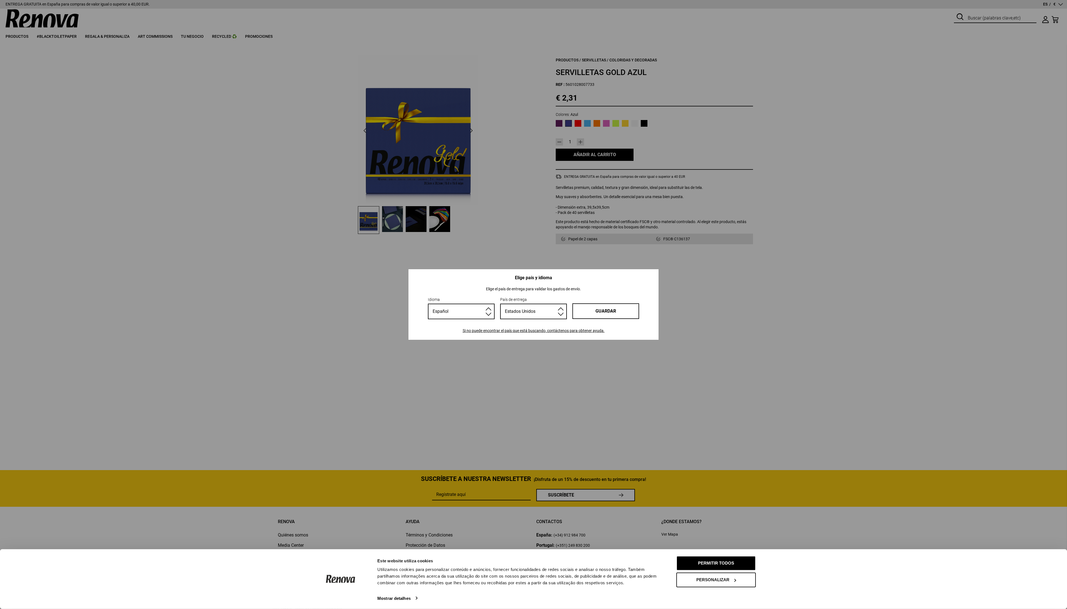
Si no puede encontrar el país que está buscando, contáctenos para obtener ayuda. (534, 330)
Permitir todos (716, 563)
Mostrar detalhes (394, 598)
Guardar (605, 311)
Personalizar (712, 579)
